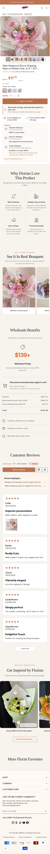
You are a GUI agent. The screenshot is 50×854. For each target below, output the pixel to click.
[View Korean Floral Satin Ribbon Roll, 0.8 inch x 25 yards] (18, 722)
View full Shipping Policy (14, 159)
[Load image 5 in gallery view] (25, 59)
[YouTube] (23, 822)
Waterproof (28, 14)
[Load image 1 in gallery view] (8, 59)
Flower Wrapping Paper (15, 14)
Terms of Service (25, 837)
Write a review (19, 470)
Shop (4, 14)
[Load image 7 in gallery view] (34, 59)
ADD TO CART (26, 101)
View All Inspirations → (25, 739)
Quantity (5, 95)
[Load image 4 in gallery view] (21, 59)
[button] (42, 7)
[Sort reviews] (45, 469)
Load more (25, 648)
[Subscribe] (45, 811)
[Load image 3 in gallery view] (17, 59)
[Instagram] (13, 822)
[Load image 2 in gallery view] (12, 59)
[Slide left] (4, 59)
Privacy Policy (8, 837)
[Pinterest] (16, 822)
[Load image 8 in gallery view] (38, 59)
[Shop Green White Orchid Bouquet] (19, 704)
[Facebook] (27, 822)
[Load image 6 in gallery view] (30, 59)
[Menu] (3, 7)
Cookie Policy (41, 837)
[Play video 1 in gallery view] (42, 59)
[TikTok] (20, 822)
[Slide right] (46, 59)
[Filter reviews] (38, 469)
